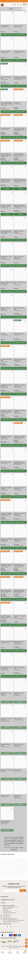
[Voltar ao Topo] (26, 946)
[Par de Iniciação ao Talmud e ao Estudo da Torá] (7, 146)
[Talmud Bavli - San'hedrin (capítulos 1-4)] (20, 505)
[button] (10, 9)
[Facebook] (4, 926)
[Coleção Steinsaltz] (7, 120)
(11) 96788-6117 (7, 916)
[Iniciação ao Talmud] (7, 43)
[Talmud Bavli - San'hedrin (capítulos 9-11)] (20, 531)
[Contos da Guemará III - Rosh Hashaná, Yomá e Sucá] (7, 223)
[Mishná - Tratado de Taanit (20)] (7, 300)
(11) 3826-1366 (6, 914)
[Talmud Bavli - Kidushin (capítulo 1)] (20, 402)
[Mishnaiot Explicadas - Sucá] (20, 300)
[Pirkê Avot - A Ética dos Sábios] (20, 608)
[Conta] (15, 4)
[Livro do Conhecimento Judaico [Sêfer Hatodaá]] (7, 94)
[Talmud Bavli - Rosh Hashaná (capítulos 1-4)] (20, 454)
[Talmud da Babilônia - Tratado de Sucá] (7, 813)
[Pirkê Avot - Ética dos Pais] (7, 633)
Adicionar (7, 188)
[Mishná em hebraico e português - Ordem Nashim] (7, 171)
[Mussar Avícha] (20, 762)
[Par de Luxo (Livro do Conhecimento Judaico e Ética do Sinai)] (20, 120)
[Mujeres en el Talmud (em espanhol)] (7, 762)
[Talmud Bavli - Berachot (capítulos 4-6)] (7, 377)
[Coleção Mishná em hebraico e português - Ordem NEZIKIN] (20, 582)
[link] (7, 876)
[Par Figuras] (20, 94)
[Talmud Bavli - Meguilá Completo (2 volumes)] (7, 505)
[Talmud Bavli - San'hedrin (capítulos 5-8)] (7, 531)
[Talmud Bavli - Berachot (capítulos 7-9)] (20, 377)
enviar (22, 890)
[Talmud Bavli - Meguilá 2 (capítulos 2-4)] (20, 479)
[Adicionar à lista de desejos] (12, 13)
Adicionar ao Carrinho (7, 34)
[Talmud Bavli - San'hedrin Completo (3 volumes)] (7, 556)
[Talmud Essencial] (7, 17)
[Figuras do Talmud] (20, 17)
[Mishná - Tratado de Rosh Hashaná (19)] (7, 274)
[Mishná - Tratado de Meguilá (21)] (20, 248)
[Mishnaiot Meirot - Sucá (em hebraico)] (7, 659)
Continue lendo (14, 849)
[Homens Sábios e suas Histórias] (7, 685)
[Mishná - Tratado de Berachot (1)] (20, 736)
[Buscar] (18, 4)
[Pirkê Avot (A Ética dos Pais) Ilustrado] (20, 633)
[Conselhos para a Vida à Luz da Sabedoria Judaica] (20, 69)
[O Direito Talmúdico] (7, 787)
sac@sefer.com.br (7, 923)
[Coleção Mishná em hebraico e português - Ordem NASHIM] (20, 556)
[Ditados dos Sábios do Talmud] (7, 736)
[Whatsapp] (26, 943)
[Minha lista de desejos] (21, 4)
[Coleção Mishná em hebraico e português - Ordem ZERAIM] (7, 608)
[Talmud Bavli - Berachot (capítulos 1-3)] (20, 351)
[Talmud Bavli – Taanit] (20, 325)
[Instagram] (7, 926)
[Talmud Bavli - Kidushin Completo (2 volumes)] (20, 428)
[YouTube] (14, 926)
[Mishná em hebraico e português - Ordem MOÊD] (20, 171)
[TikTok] (11, 926)
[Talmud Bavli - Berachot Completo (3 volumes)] (7, 402)
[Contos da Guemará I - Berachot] (20, 685)
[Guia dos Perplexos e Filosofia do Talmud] (20, 146)
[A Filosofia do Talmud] (20, 43)
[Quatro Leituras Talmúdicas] (20, 787)
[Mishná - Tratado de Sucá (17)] (20, 274)
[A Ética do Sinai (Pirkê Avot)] (7, 69)
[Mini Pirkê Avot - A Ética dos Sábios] (7, 248)
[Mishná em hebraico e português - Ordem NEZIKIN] (7, 197)
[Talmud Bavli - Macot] (7, 454)
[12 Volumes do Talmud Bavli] (7, 351)
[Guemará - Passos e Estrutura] (20, 223)
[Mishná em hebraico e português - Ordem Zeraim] (20, 197)
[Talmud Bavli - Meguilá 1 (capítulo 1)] (7, 479)
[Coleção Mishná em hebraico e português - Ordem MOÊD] (7, 582)
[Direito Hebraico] (20, 710)
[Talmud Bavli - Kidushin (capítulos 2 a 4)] (7, 428)
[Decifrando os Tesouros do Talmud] (7, 710)
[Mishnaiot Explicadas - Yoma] (20, 659)
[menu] (26, 4)
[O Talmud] (7, 325)
